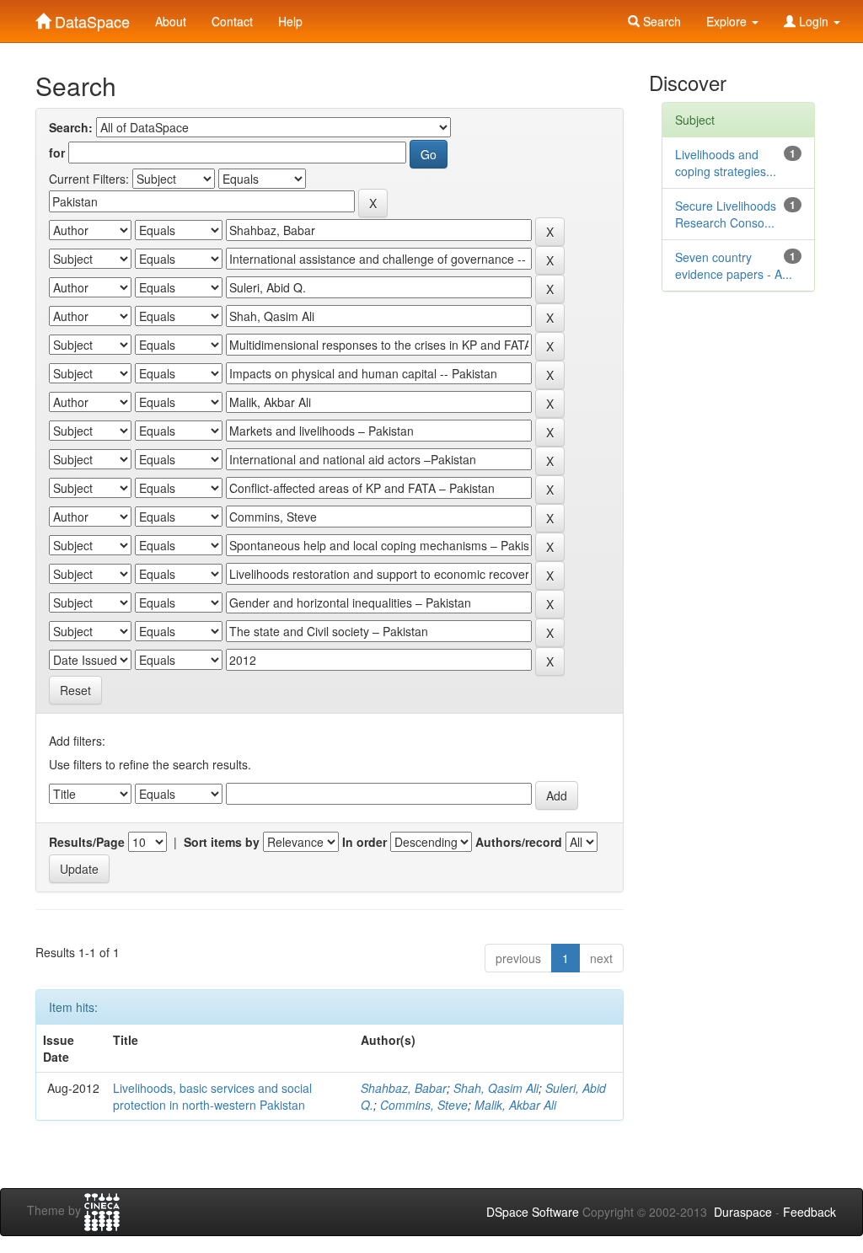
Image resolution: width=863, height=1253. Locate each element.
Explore (728, 21)
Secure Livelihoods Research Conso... (725, 214)
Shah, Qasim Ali (496, 1087)
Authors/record (518, 841)
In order (364, 841)
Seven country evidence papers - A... (733, 265)
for (57, 152)
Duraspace (743, 1211)
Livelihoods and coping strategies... (725, 162)
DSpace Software (532, 1211)
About (170, 21)
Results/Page (87, 841)
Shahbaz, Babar (404, 1087)
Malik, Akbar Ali (515, 1104)
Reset (75, 690)
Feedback (809, 1211)
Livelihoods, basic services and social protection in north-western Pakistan (212, 1096)
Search (660, 21)
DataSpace (90, 17)
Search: (71, 127)
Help (290, 21)
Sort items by (222, 841)
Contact (232, 21)
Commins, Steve (424, 1104)
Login (814, 21)
